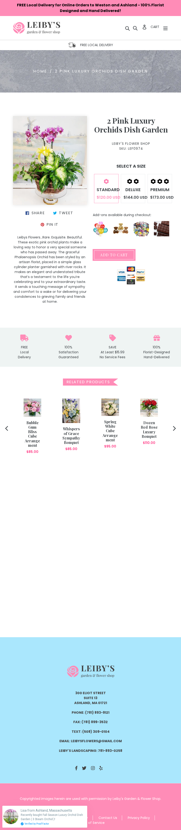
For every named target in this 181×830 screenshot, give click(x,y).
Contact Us (108, 817)
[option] (32, 426)
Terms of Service (91, 822)
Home (40, 71)
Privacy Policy (139, 817)
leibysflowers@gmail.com (96, 741)
